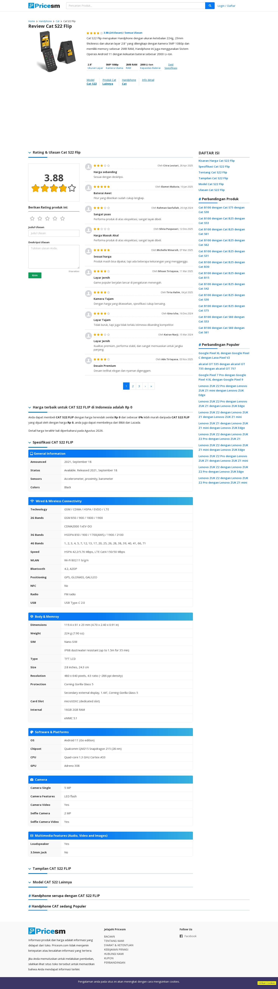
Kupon (108, 958)
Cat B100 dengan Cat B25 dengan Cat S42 (222, 286)
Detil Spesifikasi (171, 66)
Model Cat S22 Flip (211, 184)
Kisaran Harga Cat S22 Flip (217, 160)
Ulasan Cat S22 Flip (212, 190)
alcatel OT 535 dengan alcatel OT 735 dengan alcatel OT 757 (222, 366)
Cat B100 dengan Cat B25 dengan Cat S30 (222, 297)
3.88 (113, 32)
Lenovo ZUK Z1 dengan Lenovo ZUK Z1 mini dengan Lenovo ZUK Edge (223, 425)
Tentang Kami (114, 941)
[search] (210, 5)
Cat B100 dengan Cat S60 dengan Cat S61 (222, 330)
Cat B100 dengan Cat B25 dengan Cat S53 (222, 220)
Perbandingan (114, 962)
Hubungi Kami (114, 954)
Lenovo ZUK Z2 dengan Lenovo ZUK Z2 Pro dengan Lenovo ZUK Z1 (223, 436)
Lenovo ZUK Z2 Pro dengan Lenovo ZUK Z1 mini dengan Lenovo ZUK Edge (223, 390)
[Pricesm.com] (44, 6)
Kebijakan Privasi (116, 949)
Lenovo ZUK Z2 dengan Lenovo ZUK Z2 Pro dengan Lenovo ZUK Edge (223, 469)
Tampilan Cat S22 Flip (213, 178)
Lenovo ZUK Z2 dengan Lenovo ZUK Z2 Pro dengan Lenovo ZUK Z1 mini (223, 480)
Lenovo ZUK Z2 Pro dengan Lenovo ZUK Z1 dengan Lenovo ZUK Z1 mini (223, 458)
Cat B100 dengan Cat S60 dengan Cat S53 (222, 319)
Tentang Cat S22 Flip (213, 172)
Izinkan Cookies (267, 983)
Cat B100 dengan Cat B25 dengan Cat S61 (222, 231)
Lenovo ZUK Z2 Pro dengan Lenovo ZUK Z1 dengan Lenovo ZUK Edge (223, 403)
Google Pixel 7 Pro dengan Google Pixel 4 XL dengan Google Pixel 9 (222, 377)
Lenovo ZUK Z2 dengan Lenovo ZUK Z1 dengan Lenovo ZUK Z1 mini (223, 414)
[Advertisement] (224, 89)
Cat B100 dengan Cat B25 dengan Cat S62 (222, 242)
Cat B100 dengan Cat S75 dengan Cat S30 (222, 209)
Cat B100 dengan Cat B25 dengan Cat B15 (222, 275)
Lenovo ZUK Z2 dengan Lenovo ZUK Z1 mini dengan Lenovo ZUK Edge (223, 447)
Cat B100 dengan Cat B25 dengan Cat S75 (222, 308)
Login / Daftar (226, 6)
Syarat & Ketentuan (118, 945)
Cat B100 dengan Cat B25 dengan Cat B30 (222, 264)
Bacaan (109, 936)
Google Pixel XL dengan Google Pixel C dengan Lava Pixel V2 (224, 355)
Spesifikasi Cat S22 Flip (214, 166)
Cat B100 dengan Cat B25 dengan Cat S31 (222, 253)
